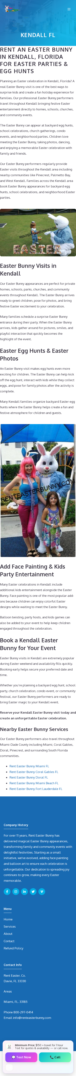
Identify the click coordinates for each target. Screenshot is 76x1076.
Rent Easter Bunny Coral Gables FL (33, 772)
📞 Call (55, 1057)
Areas (8, 991)
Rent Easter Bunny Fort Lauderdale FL (35, 789)
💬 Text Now (21, 1057)
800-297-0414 (23, 1012)
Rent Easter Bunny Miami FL (29, 766)
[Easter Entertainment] (12, 9)
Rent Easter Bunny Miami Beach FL (33, 783)
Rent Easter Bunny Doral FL (28, 777)
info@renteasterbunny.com (32, 1018)
